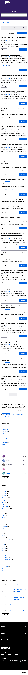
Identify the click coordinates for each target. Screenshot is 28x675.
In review (4, 433)
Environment (5, 506)
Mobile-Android (5, 519)
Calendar (4, 495)
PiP (3, 533)
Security (4, 548)
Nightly (3, 524)
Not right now (5, 440)
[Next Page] (22, 394)
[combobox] (14, 15)
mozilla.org (3, 652)
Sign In (23, 3)
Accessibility (5, 488)
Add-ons (4, 491)
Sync (3, 550)
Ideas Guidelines (6, 413)
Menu (3, 515)
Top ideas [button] (11, 33)
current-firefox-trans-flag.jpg (9, 189)
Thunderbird (5, 557)
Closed (3, 444)
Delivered (4, 442)
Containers (4, 497)
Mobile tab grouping (19, 610)
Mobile (3, 517)
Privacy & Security (6, 539)
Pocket (3, 535)
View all (6, 477)
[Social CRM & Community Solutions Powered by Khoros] (24, 672)
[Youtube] (7, 639)
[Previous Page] (6, 394)
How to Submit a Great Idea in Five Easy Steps (12, 414)
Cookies (9, 654)
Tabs (3, 553)
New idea (7, 40)
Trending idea (5, 429)
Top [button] (2, 672)
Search (3, 546)
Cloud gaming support (19, 584)
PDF (3, 528)
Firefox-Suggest (6, 508)
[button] (2, 50)
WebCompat (5, 572)
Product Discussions (6, 542)
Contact (16, 654)
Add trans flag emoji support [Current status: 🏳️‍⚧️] (13, 179)
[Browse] (2, 3)
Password (4, 526)
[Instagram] (4, 639)
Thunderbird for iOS (6, 561)
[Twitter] (1, 639)
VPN (3, 570)
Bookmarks (4, 493)
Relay (3, 544)
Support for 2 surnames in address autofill (12, 217)
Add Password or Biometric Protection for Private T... (19, 597)
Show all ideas (22, 27)
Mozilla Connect (8, 3)
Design (3, 500)
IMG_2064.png (6, 65)
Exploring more (5, 435)
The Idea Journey (6, 416)
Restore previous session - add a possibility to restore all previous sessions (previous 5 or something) (12, 235)
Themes (4, 555)
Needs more (5, 431)
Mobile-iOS (4, 522)
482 (19, 394)
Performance (5, 530)
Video (3, 568)
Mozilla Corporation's (7, 657)
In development (5, 438)
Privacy (4, 537)
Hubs (3, 513)
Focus (3, 511)
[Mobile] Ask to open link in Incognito (10, 55)
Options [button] (26, 22)
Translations (5, 566)
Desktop (4, 502)
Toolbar (4, 564)
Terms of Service (13, 652)
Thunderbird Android (6, 559)
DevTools (4, 504)
